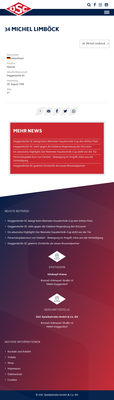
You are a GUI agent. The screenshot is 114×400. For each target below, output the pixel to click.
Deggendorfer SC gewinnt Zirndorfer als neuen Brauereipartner (49, 166)
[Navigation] (106, 13)
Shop (11, 363)
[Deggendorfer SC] (19, 16)
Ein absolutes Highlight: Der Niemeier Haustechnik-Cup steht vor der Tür (55, 152)
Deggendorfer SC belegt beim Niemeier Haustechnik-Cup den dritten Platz (55, 142)
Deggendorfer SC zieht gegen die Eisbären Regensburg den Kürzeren (52, 147)
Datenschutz (15, 374)
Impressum (14, 369)
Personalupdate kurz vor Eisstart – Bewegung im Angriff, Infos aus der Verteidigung (53, 159)
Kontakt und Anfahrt (19, 352)
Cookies (12, 380)
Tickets (12, 357)
